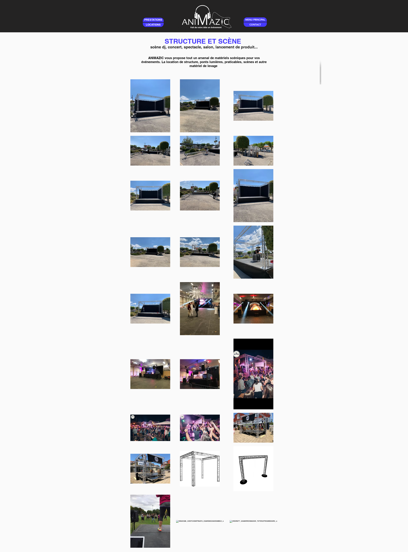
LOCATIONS (153, 24)
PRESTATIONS (153, 19)
